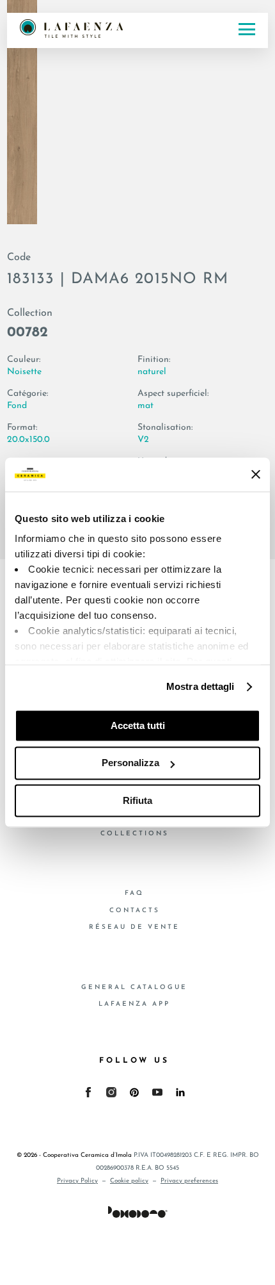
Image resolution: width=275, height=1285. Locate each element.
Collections (134, 833)
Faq (134, 893)
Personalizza (130, 763)
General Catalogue (134, 987)
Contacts (134, 910)
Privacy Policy (77, 1180)
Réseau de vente (134, 927)
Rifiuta (137, 800)
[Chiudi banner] (255, 474)
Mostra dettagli (200, 686)
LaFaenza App (134, 1004)
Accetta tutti (138, 725)
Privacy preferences (189, 1180)
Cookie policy (129, 1180)
